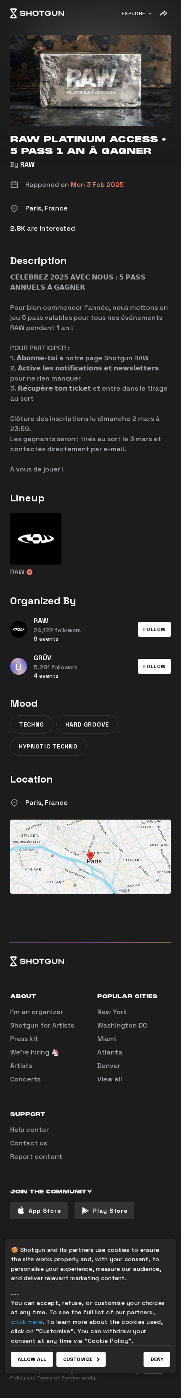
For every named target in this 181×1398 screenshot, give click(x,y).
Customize (78, 1359)
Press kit (24, 1038)
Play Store (110, 1210)
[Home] (37, 13)
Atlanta (109, 1052)
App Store (45, 1210)
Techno (31, 724)
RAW (27, 164)
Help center (29, 1129)
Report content (36, 1156)
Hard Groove (87, 724)
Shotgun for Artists (42, 1025)
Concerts (25, 1079)
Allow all (32, 1359)
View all (109, 1079)
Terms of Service (58, 1377)
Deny (156, 1359)
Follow (154, 629)
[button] (154, 629)
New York (112, 1011)
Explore (134, 13)
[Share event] (163, 13)
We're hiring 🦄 (34, 1052)
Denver (108, 1065)
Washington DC (122, 1025)
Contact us (28, 1143)
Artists (21, 1065)
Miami (107, 1038)
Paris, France (46, 802)
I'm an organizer (36, 1011)
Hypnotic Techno (48, 746)
